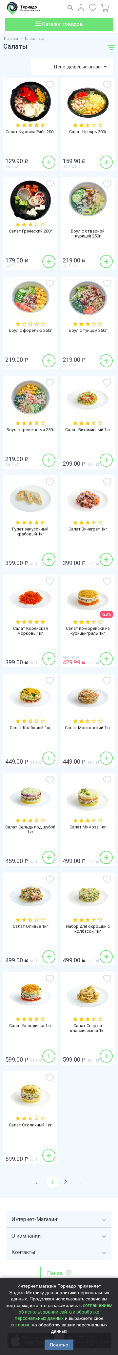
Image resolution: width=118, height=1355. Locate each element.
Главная (11, 39)
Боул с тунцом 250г (88, 330)
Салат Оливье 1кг (30, 926)
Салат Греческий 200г (30, 231)
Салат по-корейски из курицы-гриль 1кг (88, 631)
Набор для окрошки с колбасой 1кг (88, 929)
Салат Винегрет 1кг (88, 529)
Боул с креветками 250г (30, 429)
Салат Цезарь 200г (88, 131)
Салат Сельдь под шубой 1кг (30, 829)
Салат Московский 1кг (87, 727)
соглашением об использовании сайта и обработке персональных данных (64, 1312)
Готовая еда (35, 39)
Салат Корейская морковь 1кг (30, 631)
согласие (20, 1324)
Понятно (59, 1344)
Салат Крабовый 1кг (30, 727)
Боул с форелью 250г (30, 330)
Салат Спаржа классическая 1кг (87, 1028)
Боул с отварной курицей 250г (88, 233)
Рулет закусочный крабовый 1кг (30, 531)
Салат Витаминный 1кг (87, 429)
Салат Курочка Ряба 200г (30, 131)
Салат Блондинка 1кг (30, 1025)
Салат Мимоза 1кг (87, 827)
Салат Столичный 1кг (30, 1124)
